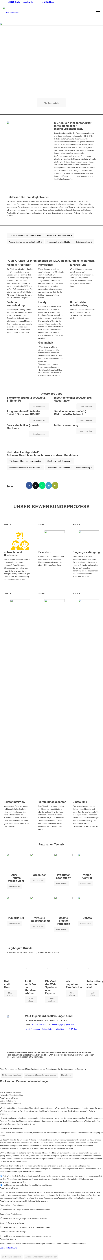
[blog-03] (63, 863)
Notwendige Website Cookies (11, 1128)
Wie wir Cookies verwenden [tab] (10, 1092)
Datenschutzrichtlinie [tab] (8, 1100)
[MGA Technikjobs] (11, 10)
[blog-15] (92, 972)
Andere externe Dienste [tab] (9, 1098)
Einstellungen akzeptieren (11, 1075)
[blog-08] (87, 906)
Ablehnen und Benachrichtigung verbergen (41, 1075)
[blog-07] (63, 906)
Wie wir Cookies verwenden (10, 1103)
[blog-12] (31, 972)
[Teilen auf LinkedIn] (48, 485)
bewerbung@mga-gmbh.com (63, 1024)
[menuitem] (22, 2)
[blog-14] (72, 972)
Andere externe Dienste (9, 1188)
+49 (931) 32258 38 (38, 1024)
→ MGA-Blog (72, 1029)
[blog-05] (16, 906)
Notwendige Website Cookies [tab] (11, 1095)
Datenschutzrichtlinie (8, 1239)
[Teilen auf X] (35, 485)
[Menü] (96, 13)
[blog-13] (51, 972)
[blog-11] (10, 972)
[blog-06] (39, 906)
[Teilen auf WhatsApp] (42, 485)
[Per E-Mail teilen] (55, 485)
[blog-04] (87, 863)
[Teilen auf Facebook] (29, 485)
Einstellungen (66, 1075)
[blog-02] (39, 863)
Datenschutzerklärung (8, 1247)
